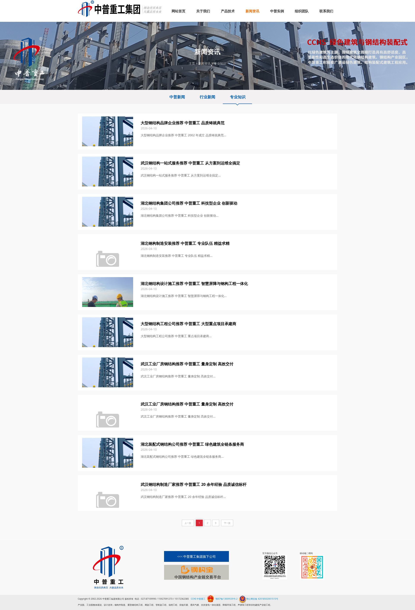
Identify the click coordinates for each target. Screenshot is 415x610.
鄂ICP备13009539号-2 (226, 598)
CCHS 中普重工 (198, 598)
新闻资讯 (204, 63)
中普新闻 (177, 96)
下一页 (227, 522)
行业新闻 (207, 96)
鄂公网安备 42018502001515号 (262, 598)
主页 (192, 63)
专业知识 (220, 63)
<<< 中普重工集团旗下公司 (196, 556)
